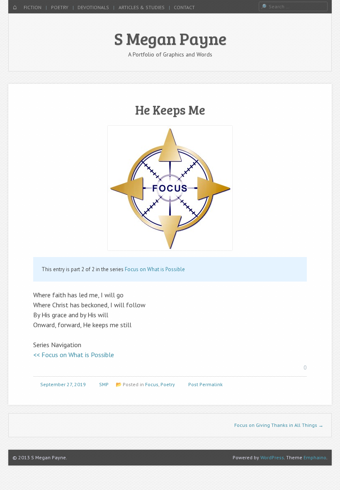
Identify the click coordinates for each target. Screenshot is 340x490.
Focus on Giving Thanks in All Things (278, 425)
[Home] (14, 7)
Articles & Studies (142, 7)
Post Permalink (205, 384)
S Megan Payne (170, 38)
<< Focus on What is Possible (73, 354)
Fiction (32, 7)
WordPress (272, 457)
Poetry (59, 7)
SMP (104, 384)
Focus (151, 384)
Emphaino (315, 457)
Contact (184, 7)
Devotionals (93, 7)
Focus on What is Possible (155, 269)
